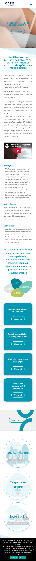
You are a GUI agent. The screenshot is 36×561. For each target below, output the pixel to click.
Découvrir (18, 31)
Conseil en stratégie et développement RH (18, 23)
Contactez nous (18, 420)
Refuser (22, 557)
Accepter (14, 557)
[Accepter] (33, 549)
